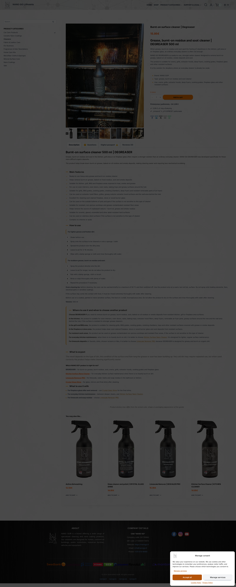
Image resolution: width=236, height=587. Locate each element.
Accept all (187, 577)
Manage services (180, 571)
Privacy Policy (207, 583)
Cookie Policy (196, 583)
